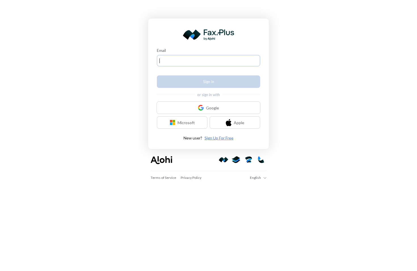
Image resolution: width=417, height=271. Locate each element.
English (255, 177)
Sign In (208, 81)
